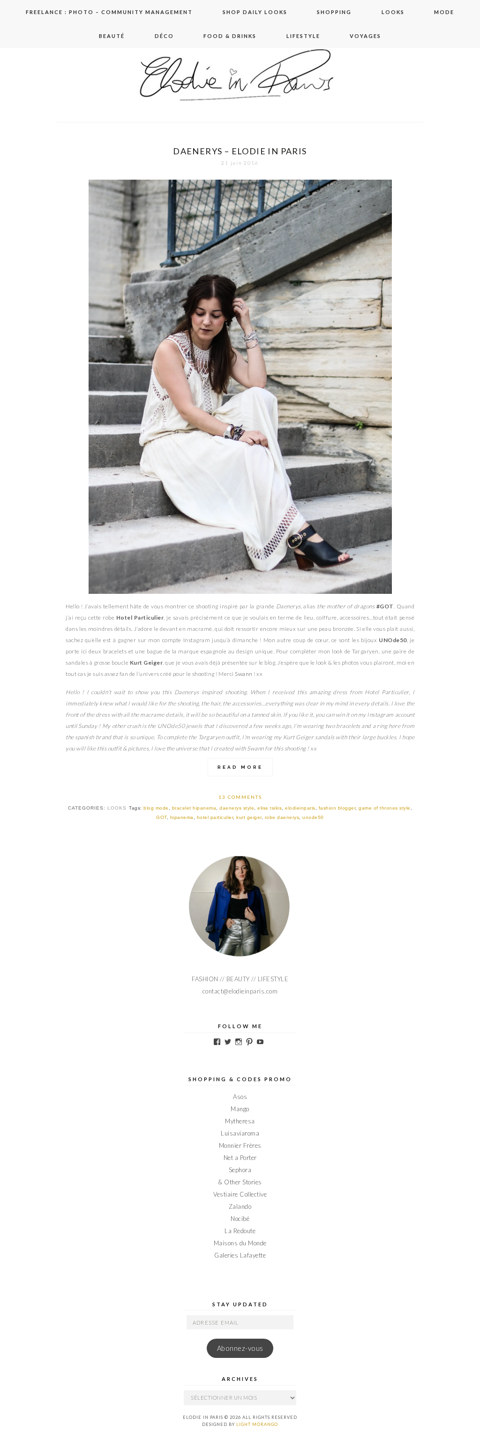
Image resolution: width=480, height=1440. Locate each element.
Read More (240, 767)
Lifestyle (303, 36)
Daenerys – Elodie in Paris (240, 151)
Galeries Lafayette (240, 1255)
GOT (161, 817)
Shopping (334, 12)
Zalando (240, 1206)
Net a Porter (240, 1157)
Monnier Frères (240, 1145)
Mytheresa (240, 1121)
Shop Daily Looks (255, 12)
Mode (444, 12)
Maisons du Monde (240, 1243)
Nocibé (240, 1218)
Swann (244, 673)
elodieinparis (300, 808)
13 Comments (240, 797)
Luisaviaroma (240, 1133)
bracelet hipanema (194, 808)
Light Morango (257, 1424)
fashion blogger (337, 808)
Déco (164, 36)
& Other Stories (240, 1182)
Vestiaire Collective (240, 1194)
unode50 (313, 817)
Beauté (112, 36)
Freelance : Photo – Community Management (109, 12)
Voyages (365, 36)
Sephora (240, 1170)
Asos (240, 1096)
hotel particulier (215, 817)
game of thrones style (385, 808)
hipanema (182, 817)
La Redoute (240, 1231)
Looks (393, 12)
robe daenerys (282, 817)
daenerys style (236, 808)
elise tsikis (269, 808)
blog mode (156, 808)
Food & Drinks (229, 36)
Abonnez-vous (240, 1348)
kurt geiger (249, 817)
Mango (240, 1109)
